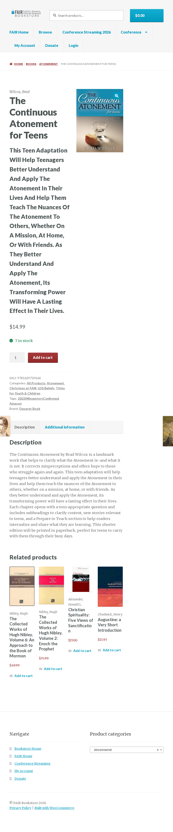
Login (73, 45)
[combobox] (127, 750)
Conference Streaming (32, 764)
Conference (131, 32)
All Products (36, 383)
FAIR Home (19, 32)
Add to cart (43, 357)
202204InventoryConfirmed (38, 398)
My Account (24, 45)
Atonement (48, 64)
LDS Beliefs (46, 388)
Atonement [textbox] (125, 750)
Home (18, 64)
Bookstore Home (27, 749)
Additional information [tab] (64, 427)
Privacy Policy (20, 808)
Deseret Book (29, 408)
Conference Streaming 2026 (86, 32)
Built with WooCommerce (54, 808)
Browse (45, 32)
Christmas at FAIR (22, 388)
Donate (51, 45)
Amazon (15, 403)
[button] (116, 95)
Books (31, 64)
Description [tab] (24, 427)
